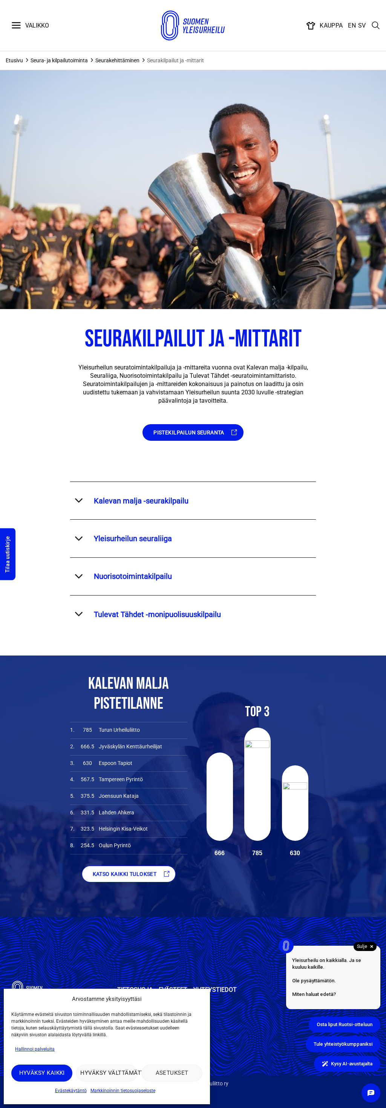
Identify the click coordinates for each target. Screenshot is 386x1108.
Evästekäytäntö (71, 1090)
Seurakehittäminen (117, 60)
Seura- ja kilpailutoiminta (59, 60)
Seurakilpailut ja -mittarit (175, 60)
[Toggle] (78, 500)
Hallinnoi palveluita (35, 1049)
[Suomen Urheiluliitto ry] (193, 25)
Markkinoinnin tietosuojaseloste (122, 1090)
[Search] (375, 25)
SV (362, 25)
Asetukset (172, 1073)
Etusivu (14, 60)
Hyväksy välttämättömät (108, 1073)
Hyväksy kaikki (42, 1073)
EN (352, 25)
